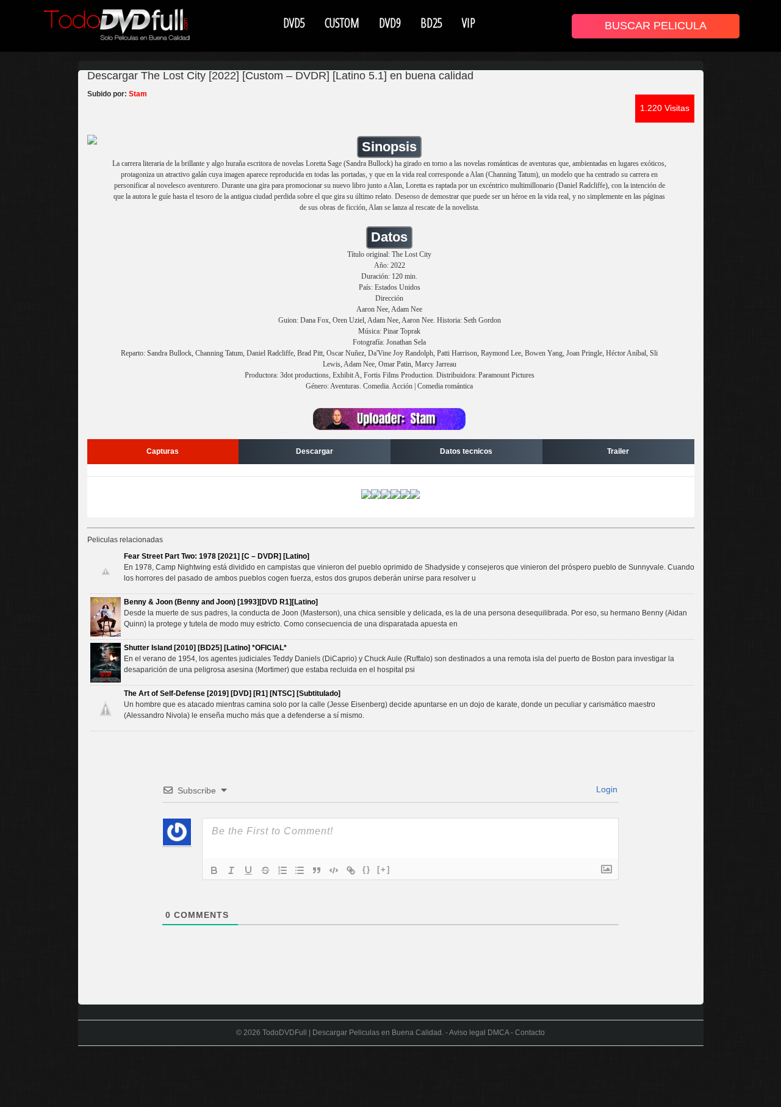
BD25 (431, 22)
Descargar (314, 451)
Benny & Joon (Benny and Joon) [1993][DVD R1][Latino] (221, 602)
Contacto (530, 1032)
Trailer (618, 451)
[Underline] (248, 870)
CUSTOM (342, 22)
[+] (383, 869)
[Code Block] (333, 870)
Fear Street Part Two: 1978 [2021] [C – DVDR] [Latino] (216, 556)
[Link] (350, 870)
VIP (468, 22)
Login (605, 789)
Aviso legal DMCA (479, 1032)
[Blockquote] (316, 870)
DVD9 (390, 22)
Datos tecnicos (466, 451)
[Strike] (265, 870)
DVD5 (294, 22)
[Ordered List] (282, 870)
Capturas (162, 451)
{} (366, 869)
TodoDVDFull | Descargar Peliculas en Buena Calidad (352, 1032)
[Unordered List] (299, 870)
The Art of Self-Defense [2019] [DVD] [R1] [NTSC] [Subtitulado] (232, 693)
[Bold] (214, 870)
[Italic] (231, 870)
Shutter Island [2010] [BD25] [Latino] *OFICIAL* (205, 647)
